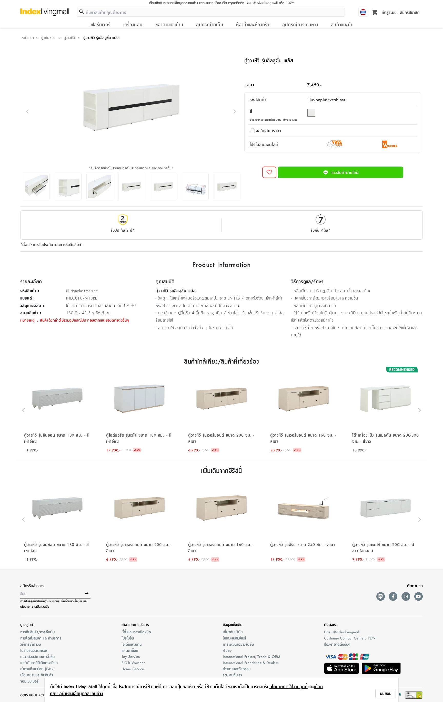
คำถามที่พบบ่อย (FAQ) (37, 669)
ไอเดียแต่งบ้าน (132, 644)
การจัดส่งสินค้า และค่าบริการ (40, 638)
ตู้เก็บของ (48, 37)
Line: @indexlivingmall (341, 632)
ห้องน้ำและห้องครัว (252, 24)
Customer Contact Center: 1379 (349, 638)
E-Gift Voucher (133, 662)
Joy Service (131, 656)
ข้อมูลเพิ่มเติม (232, 624)
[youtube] (418, 596)
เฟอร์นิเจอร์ (99, 24)
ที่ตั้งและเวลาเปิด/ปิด (136, 632)
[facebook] (393, 596)
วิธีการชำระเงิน (30, 644)
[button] (57, 410)
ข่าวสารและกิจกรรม (236, 669)
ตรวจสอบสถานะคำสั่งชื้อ (37, 656)
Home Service (133, 669)
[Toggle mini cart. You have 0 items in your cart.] (375, 12)
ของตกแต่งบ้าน (169, 24)
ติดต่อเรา (330, 624)
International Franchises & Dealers (251, 662)
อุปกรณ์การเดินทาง (300, 24)
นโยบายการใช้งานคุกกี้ (288, 686)
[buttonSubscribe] (86, 593)
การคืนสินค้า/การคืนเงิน (37, 632)
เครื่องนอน (133, 24)
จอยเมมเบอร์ (29, 681)
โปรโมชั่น (128, 638)
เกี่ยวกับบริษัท (233, 632)
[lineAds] (380, 596)
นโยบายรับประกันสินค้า (36, 675)
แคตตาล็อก (130, 650)
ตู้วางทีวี (69, 37)
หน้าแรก (28, 37)
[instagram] (405, 596)
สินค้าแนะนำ (342, 24)
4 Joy (227, 650)
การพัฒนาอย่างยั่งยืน (238, 644)
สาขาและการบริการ (135, 624)
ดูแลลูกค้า (27, 624)
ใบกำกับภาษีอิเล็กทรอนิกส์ (39, 662)
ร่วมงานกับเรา (232, 675)
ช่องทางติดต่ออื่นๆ (337, 644)
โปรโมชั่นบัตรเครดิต (34, 650)
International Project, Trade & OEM (251, 656)
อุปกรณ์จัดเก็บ (209, 24)
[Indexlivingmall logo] (44, 12)
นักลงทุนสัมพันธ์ (234, 638)
